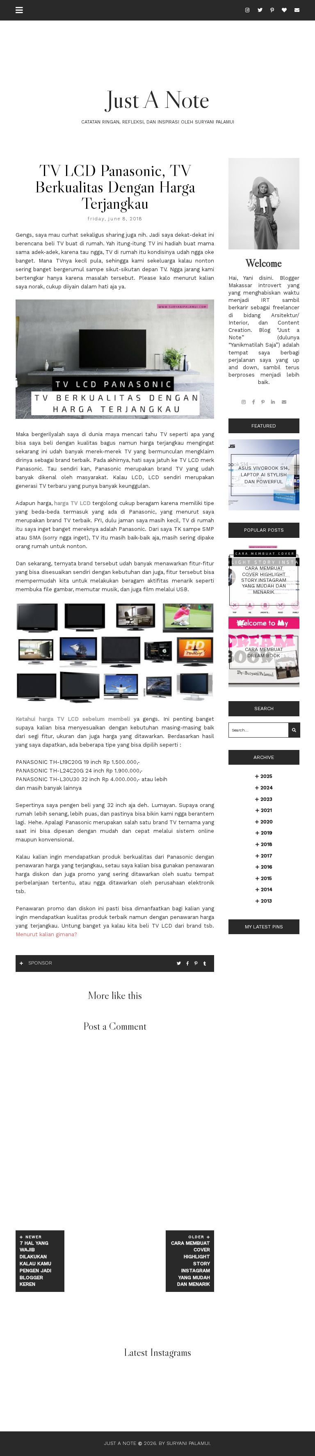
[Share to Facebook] (188, 963)
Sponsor (40, 963)
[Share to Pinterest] (196, 963)
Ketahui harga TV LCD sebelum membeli (73, 719)
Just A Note (158, 99)
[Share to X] (179, 963)
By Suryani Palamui (184, 1443)
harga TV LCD (72, 503)
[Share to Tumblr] (204, 963)
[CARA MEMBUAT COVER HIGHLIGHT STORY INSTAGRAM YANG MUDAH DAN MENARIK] (263, 613)
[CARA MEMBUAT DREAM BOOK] (263, 685)
